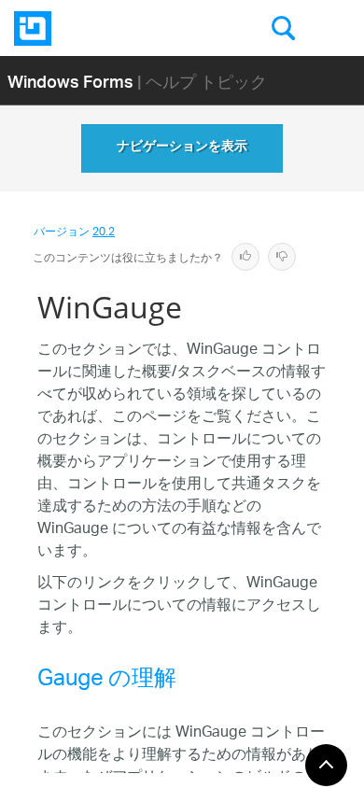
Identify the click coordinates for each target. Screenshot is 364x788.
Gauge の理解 (106, 681)
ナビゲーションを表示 (182, 148)
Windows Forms (70, 81)
